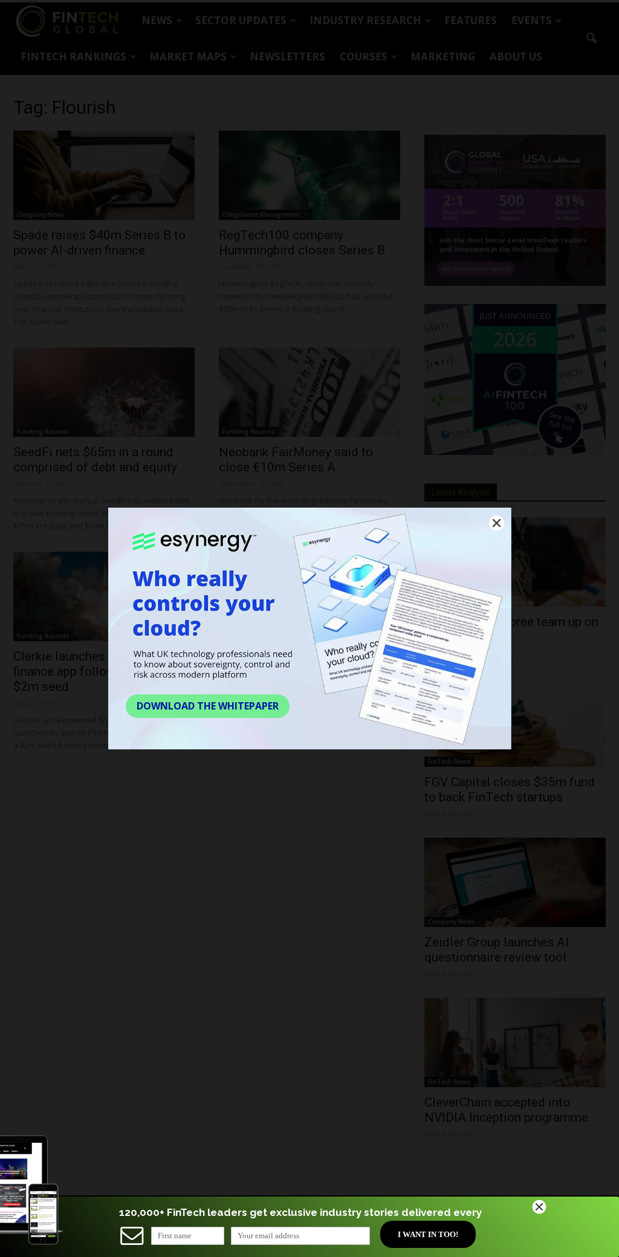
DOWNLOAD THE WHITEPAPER (208, 706)
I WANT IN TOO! (428, 1234)
